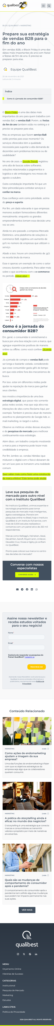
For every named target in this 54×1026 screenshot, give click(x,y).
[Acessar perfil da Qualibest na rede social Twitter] (24, 954)
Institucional (9, 985)
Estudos (7, 1000)
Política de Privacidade (14, 1012)
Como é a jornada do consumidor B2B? (25, 99)
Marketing (8, 995)
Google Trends (30, 161)
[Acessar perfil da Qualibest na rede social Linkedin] (36, 954)
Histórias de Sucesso (13, 974)
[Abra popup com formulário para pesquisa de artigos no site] (49, 6)
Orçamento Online (12, 969)
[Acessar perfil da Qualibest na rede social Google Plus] (30, 954)
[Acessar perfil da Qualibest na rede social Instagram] (18, 954)
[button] (43, 5)
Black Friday (11, 112)
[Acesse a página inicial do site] (27, 939)
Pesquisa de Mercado (13, 990)
